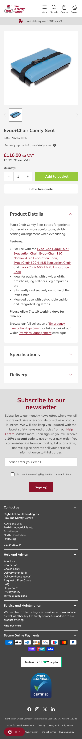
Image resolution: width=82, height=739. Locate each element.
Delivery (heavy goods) (17, 576)
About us (9, 561)
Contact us (10, 565)
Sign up (41, 487)
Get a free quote (41, 189)
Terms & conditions (15, 595)
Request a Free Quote (17, 580)
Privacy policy (12, 592)
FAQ (6, 584)
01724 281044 (12, 544)
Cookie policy (12, 569)
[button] (41, 214)
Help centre (11, 588)
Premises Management (35, 333)
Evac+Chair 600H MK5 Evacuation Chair (42, 262)
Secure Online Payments (21, 635)
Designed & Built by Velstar (61, 725)
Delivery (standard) (15, 572)
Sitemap (41, 725)
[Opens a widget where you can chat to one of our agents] (14, 732)
